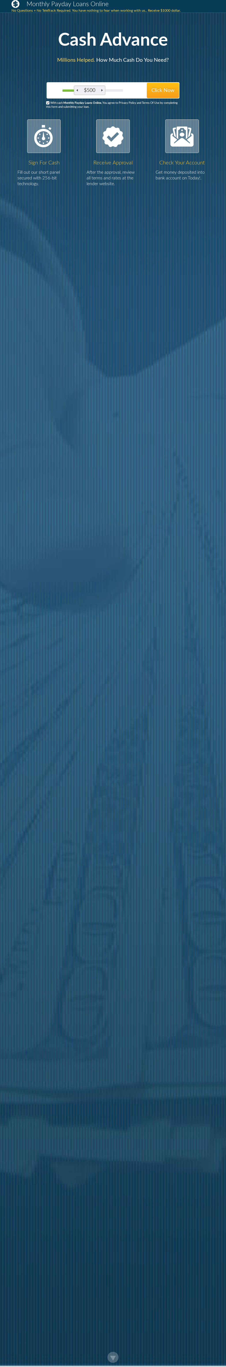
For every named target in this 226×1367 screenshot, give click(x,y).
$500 (89, 90)
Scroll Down (113, 1357)
